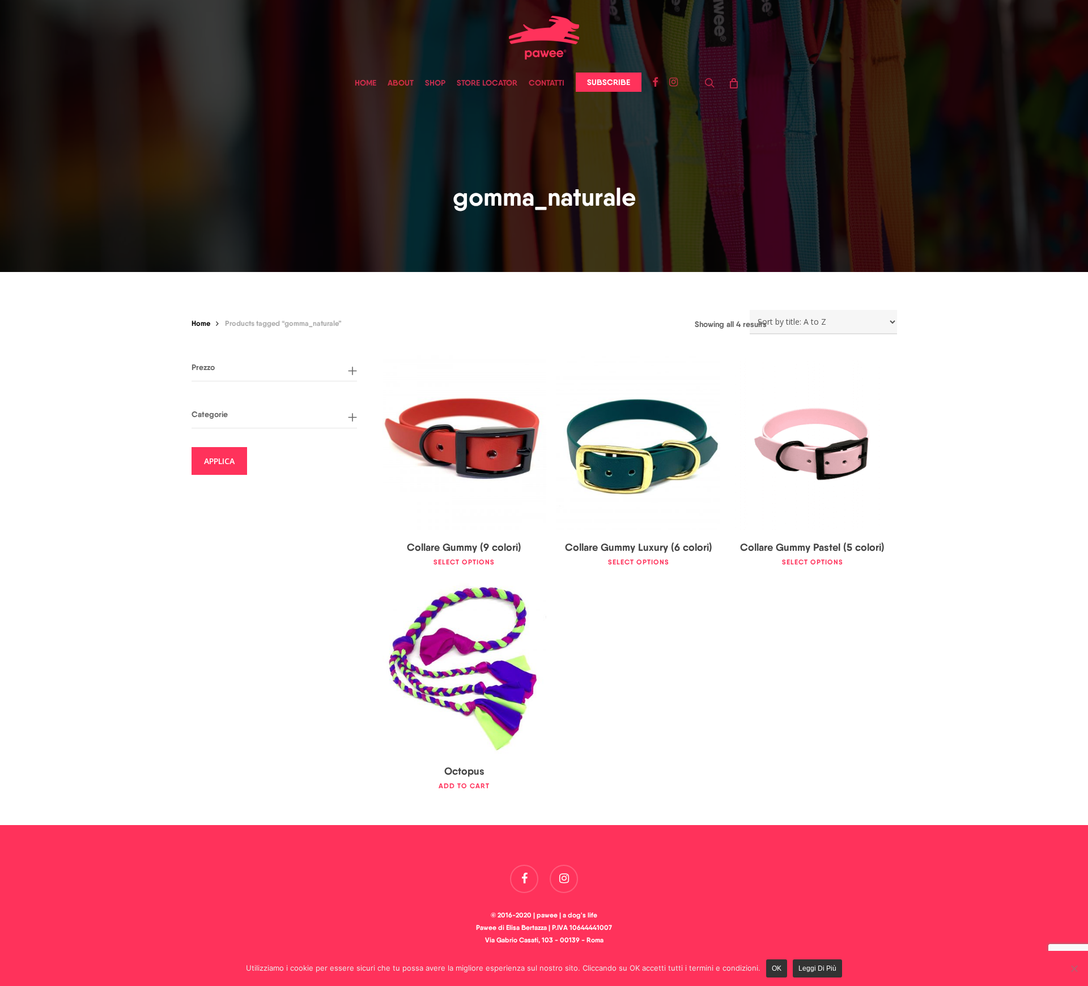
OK (776, 968)
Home (201, 323)
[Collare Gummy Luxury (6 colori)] (638, 442)
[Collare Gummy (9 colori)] (464, 442)
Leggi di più (817, 968)
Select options (464, 562)
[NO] (1074, 968)
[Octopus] (464, 666)
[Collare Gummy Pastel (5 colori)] (813, 442)
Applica (219, 461)
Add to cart (464, 786)
